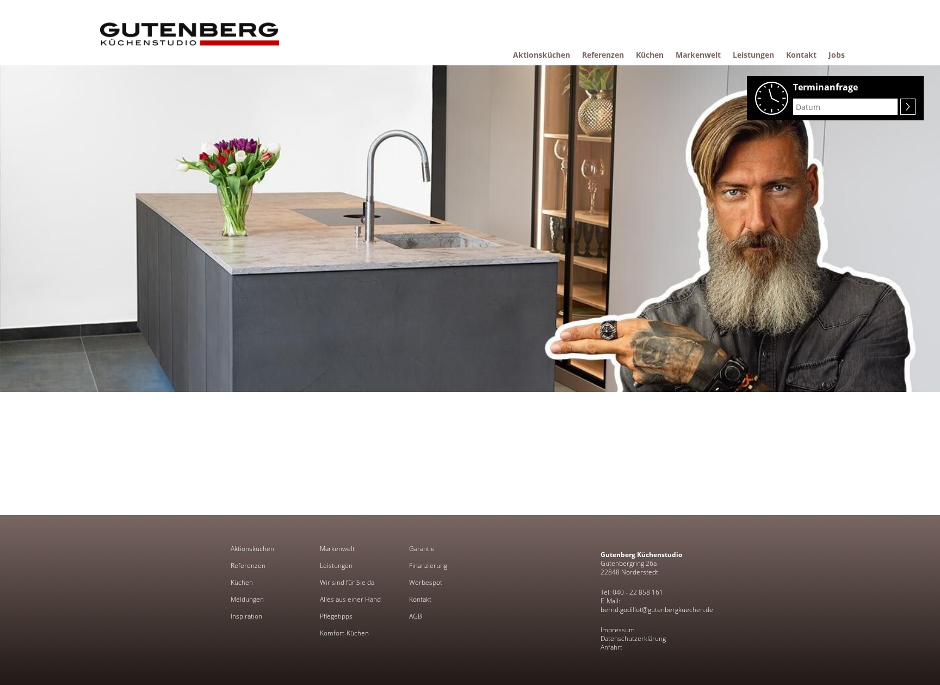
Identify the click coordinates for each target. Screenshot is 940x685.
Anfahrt (611, 647)
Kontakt (420, 599)
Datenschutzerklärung (633, 638)
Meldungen (247, 599)
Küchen (242, 582)
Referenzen (248, 566)
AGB (415, 616)
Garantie (422, 549)
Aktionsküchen (252, 549)
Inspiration (246, 616)
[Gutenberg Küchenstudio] (470, 34)
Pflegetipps (336, 616)
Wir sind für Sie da (347, 582)
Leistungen (336, 566)
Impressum (618, 629)
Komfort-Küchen (344, 633)
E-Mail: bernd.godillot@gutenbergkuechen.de (657, 605)
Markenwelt (337, 549)
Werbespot (425, 582)
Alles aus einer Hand (350, 599)
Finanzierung (428, 566)
